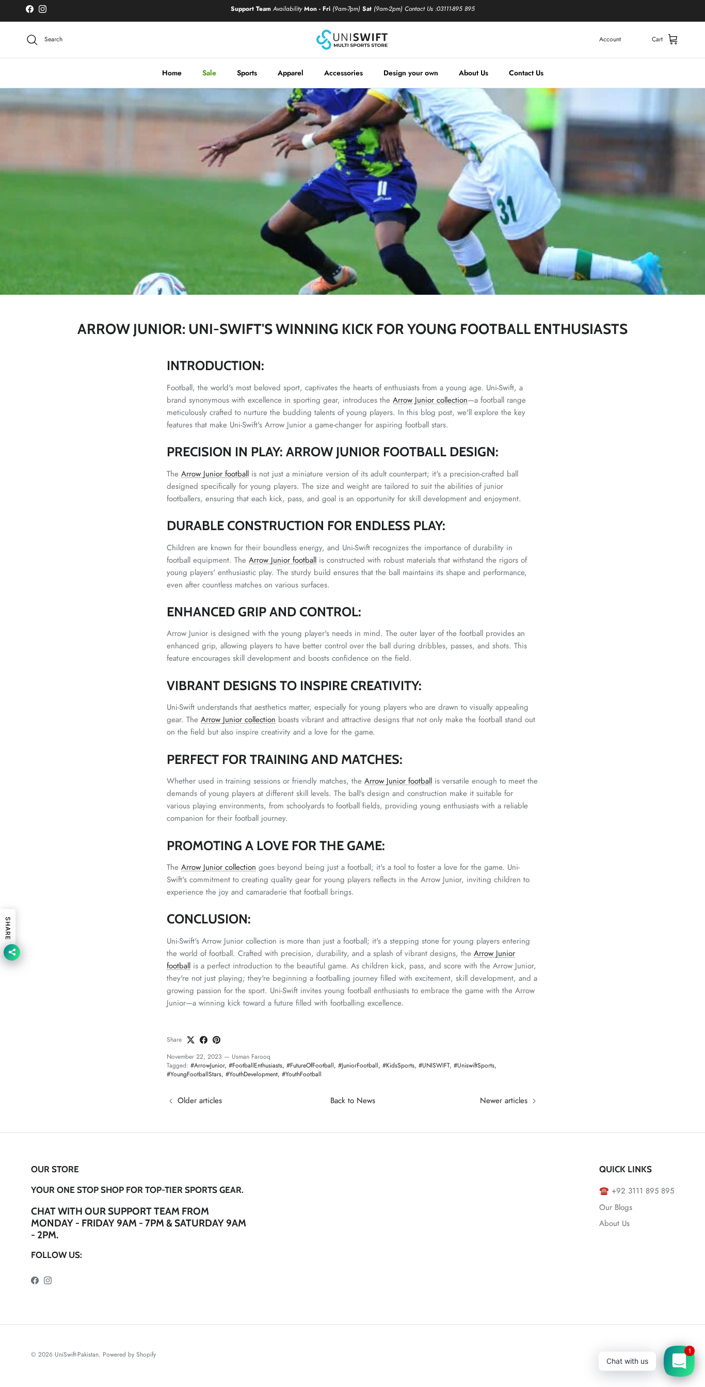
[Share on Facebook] (203, 1040)
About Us (473, 73)
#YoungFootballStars (194, 1074)
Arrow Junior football (215, 474)
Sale (209, 73)
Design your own (410, 73)
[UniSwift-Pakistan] (352, 39)
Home (172, 73)
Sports (247, 73)
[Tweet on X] (191, 1040)
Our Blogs (615, 1207)
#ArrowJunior (207, 1065)
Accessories (343, 73)
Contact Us (526, 73)
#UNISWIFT (434, 1065)
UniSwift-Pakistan (77, 1354)
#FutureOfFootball (310, 1065)
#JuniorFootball (358, 1065)
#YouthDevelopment (252, 1074)
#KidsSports (398, 1065)
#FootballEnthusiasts (255, 1065)
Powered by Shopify (129, 1354)
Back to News (352, 1100)
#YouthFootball (302, 1074)
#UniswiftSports (474, 1065)
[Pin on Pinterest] (216, 1040)
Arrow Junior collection (430, 400)
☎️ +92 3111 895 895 (636, 1191)
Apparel (290, 73)
